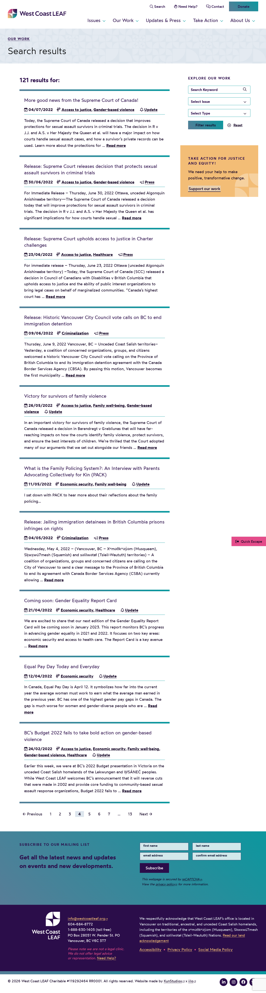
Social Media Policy (215, 949)
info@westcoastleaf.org (86, 918)
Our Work (123, 20)
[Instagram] (233, 982)
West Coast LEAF (37, 13)
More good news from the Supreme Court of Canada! (81, 100)
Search (159, 6)
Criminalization (75, 333)
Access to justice (76, 109)
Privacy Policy (179, 949)
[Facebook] (243, 982)
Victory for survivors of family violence (65, 396)
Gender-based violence (113, 109)
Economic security (76, 484)
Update (151, 109)
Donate (243, 6)
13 (130, 814)
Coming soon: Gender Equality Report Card (70, 600)
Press (149, 182)
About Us (240, 20)
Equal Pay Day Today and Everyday (62, 666)
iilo (190, 981)
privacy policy (165, 884)
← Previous (32, 814)
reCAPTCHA (190, 879)
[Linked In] (223, 982)
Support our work (204, 188)
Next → (145, 814)
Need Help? (187, 6)
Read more (116, 145)
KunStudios (173, 981)
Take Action (205, 20)
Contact (217, 6)
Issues (93, 20)
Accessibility (150, 949)
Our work (19, 39)
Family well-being (109, 405)
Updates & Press (163, 20)
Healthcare (103, 254)
